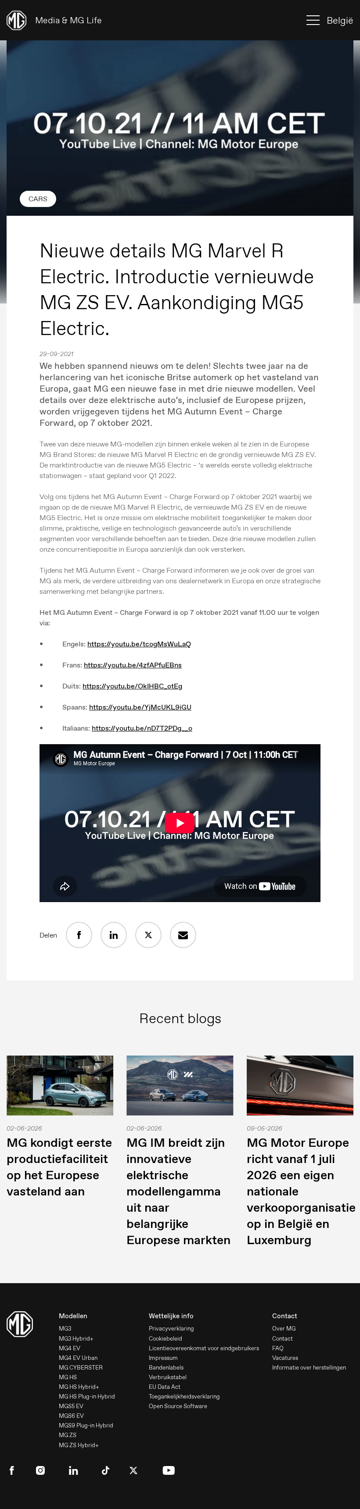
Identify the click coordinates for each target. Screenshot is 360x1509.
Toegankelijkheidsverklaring (184, 1396)
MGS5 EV (71, 1406)
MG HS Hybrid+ (79, 1387)
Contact (282, 1338)
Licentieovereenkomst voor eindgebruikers (204, 1348)
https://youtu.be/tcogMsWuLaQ (139, 644)
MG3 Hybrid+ (76, 1338)
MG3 (65, 1328)
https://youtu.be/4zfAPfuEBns (133, 665)
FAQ (278, 1348)
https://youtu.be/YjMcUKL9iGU (140, 707)
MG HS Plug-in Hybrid (87, 1396)
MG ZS (67, 1435)
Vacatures (285, 1358)
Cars (38, 198)
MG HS (68, 1377)
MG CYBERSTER (81, 1367)
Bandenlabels (166, 1367)
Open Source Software (178, 1406)
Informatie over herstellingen (309, 1367)
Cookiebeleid (165, 1338)
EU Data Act (164, 1387)
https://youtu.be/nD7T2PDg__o (142, 728)
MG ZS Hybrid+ (79, 1445)
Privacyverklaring (171, 1328)
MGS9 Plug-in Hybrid (86, 1425)
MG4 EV (69, 1348)
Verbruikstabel (168, 1377)
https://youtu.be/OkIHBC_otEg (132, 686)
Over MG (283, 1328)
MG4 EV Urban (78, 1358)
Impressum (163, 1358)
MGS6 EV (71, 1416)
